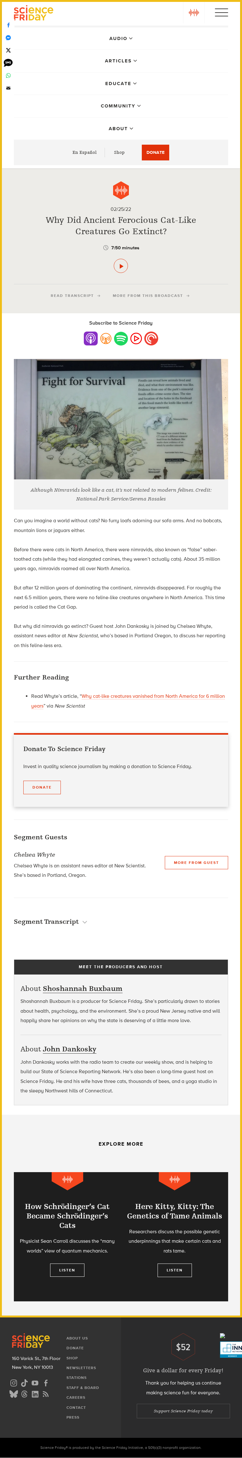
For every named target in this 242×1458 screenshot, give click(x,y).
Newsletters (81, 1368)
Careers (75, 1397)
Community (118, 106)
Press (72, 1417)
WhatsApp (8, 75)
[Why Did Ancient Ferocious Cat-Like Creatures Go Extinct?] (121, 266)
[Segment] (121, 190)
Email (8, 88)
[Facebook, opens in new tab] (45, 1382)
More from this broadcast (148, 295)
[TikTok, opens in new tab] (24, 1382)
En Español (84, 152)
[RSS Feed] (45, 1393)
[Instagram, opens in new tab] (13, 1382)
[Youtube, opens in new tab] (35, 1382)
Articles (118, 61)
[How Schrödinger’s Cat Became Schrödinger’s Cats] (67, 1236)
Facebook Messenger (8, 38)
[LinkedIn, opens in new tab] (35, 1393)
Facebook (8, 25)
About (118, 128)
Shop (119, 152)
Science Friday (33, 13)
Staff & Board (82, 1388)
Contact (76, 1407)
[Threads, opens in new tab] (24, 1393)
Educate (118, 83)
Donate (155, 152)
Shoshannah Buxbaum (83, 988)
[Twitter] (8, 50)
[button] (194, 12)
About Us (77, 1338)
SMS (8, 63)
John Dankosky (69, 1049)
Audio (118, 38)
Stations (76, 1377)
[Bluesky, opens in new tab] (13, 1393)
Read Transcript (72, 295)
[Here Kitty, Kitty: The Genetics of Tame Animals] (174, 1236)
